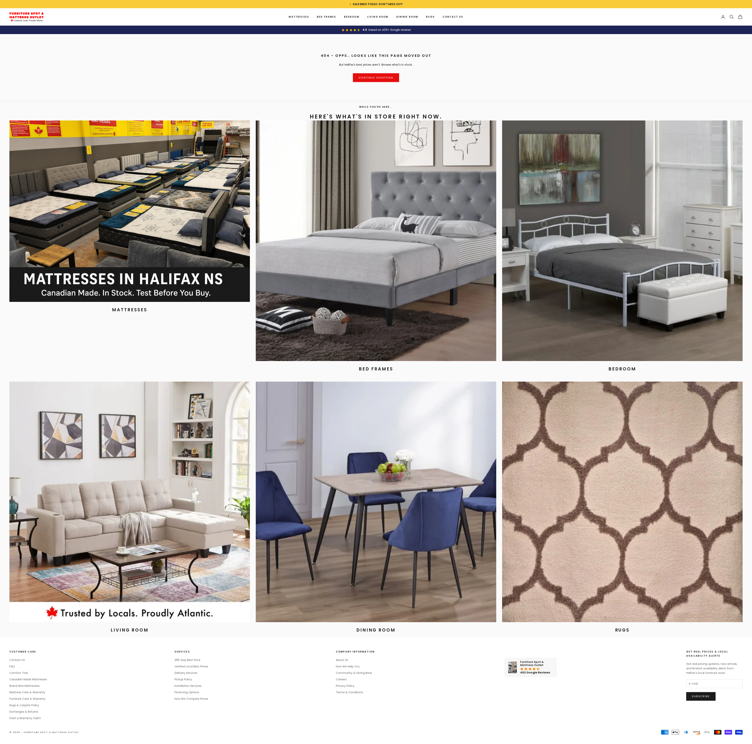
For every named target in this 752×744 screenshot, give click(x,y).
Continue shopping (376, 78)
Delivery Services (185, 673)
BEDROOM (351, 16)
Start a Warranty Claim (25, 718)
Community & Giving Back (354, 673)
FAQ (12, 666)
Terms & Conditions (349, 692)
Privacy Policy (345, 686)
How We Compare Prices (191, 699)
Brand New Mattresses (24, 686)
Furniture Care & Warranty (27, 699)
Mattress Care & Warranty (27, 692)
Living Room (378, 16)
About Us (342, 660)
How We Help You (348, 666)
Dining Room (407, 16)
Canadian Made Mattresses (28, 679)
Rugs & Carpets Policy (24, 705)
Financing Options (186, 692)
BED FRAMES (326, 16)
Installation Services (188, 686)
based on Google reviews (390, 30)
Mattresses (299, 16)
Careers (341, 679)
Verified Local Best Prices (191, 666)
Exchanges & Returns (23, 712)
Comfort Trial (18, 673)
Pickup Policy (183, 679)
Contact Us (453, 16)
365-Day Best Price (187, 660)
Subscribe (701, 696)
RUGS (430, 16)
